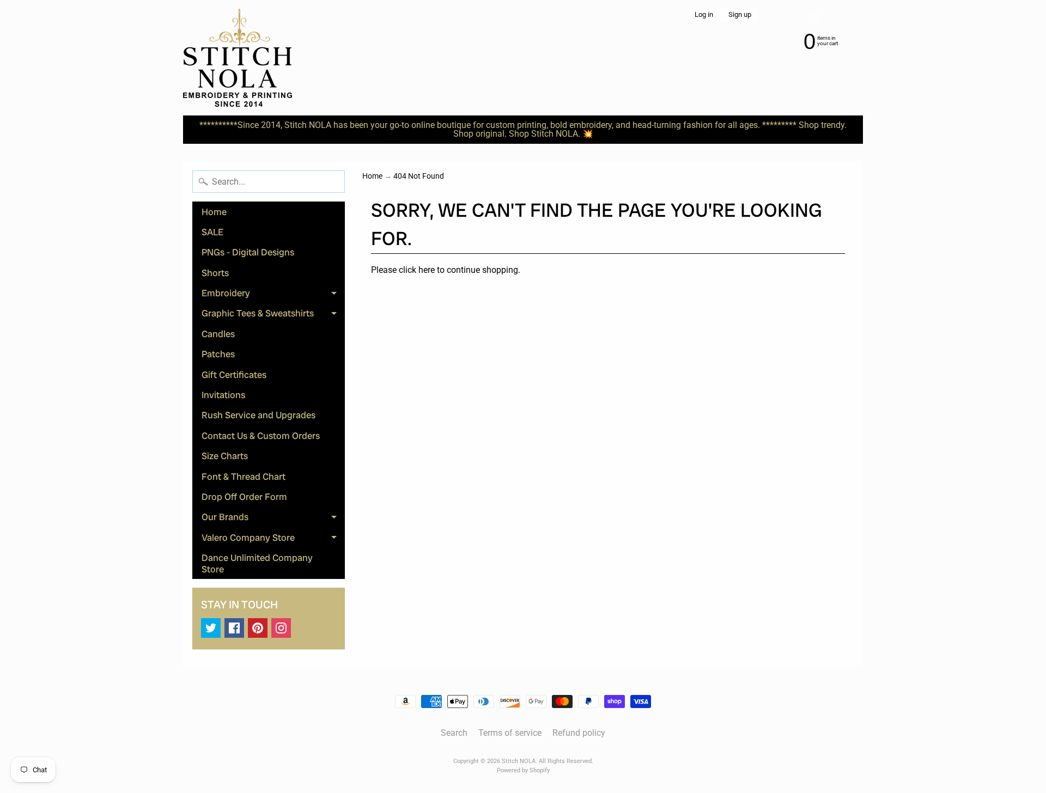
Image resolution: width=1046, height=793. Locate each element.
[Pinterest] (257, 628)
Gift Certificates (234, 375)
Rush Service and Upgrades (258, 415)
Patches (218, 354)
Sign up (739, 15)
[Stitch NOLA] (237, 58)
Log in (704, 15)
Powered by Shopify (523, 770)
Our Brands (273, 519)
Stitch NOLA (519, 761)
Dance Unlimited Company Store (257, 563)
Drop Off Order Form (244, 497)
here (426, 270)
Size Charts (225, 456)
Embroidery (273, 295)
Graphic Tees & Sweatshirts (273, 315)
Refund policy (578, 733)
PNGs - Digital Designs (248, 252)
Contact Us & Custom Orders (261, 436)
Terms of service (510, 733)
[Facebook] (234, 628)
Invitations (223, 395)
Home (214, 212)
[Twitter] (211, 628)
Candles (218, 334)
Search (454, 733)
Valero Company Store (273, 539)
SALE (212, 232)
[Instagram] (281, 628)
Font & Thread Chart (243, 477)
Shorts (215, 273)
